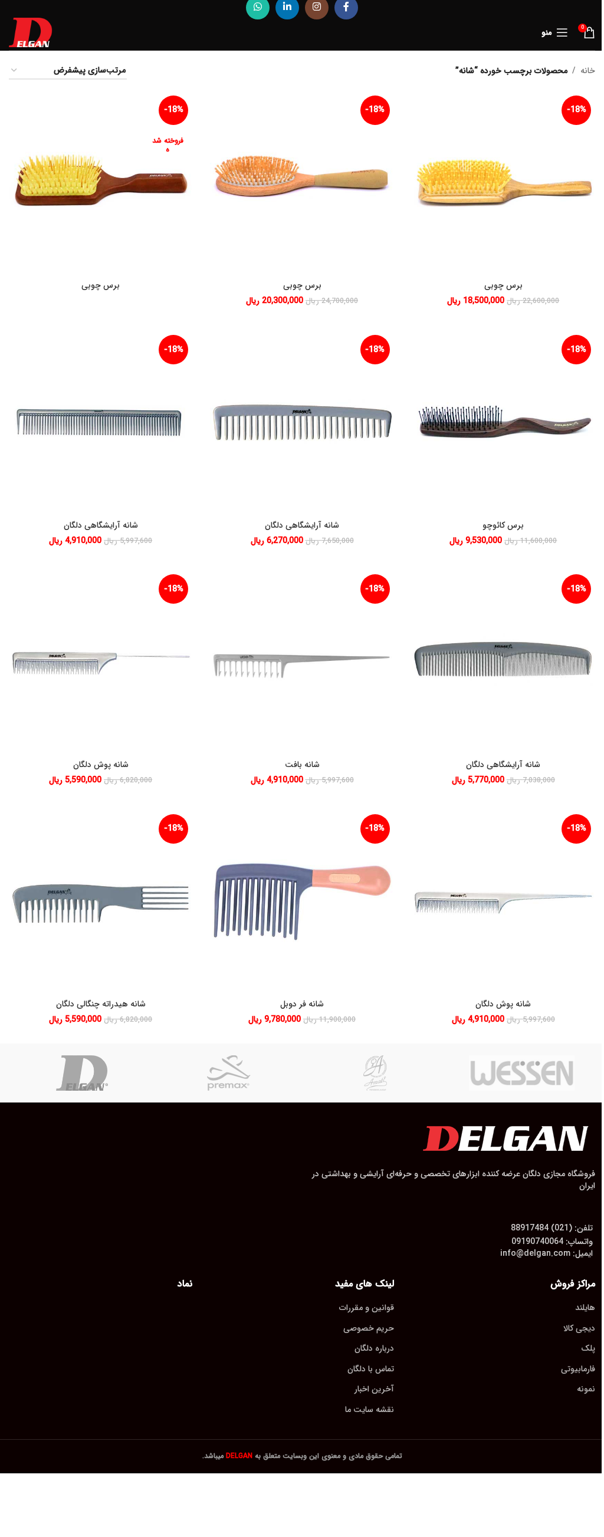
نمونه (586, 1389)
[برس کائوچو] (503, 422)
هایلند (585, 1307)
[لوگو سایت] (30, 31)
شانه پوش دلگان (101, 764)
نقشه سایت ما (369, 1409)
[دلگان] (82, 1073)
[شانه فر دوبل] (301, 901)
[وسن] (522, 1073)
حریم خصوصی (368, 1328)
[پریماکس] (229, 1073)
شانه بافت (302, 764)
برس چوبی (503, 285)
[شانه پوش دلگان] (100, 661)
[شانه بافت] (301, 661)
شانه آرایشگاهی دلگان (302, 525)
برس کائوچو (503, 525)
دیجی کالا (579, 1328)
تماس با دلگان (370, 1368)
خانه (587, 70)
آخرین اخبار (374, 1389)
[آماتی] (375, 1073)
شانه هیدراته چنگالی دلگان (101, 1004)
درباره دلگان (374, 1348)
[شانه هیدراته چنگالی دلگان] (100, 901)
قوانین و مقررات (366, 1307)
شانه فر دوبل (302, 1004)
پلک (588, 1348)
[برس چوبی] (503, 183)
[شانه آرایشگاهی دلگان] (301, 422)
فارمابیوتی (578, 1368)
